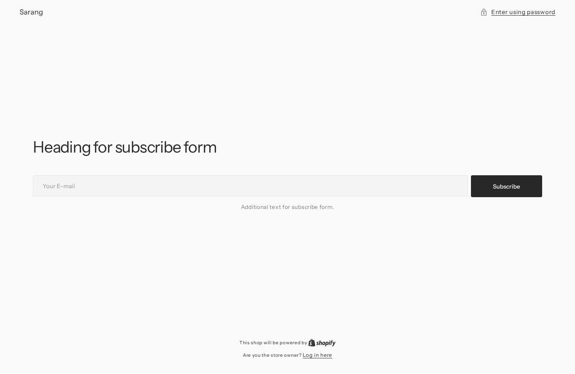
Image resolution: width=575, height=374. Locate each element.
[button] (517, 12)
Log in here (317, 355)
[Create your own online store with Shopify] (322, 342)
